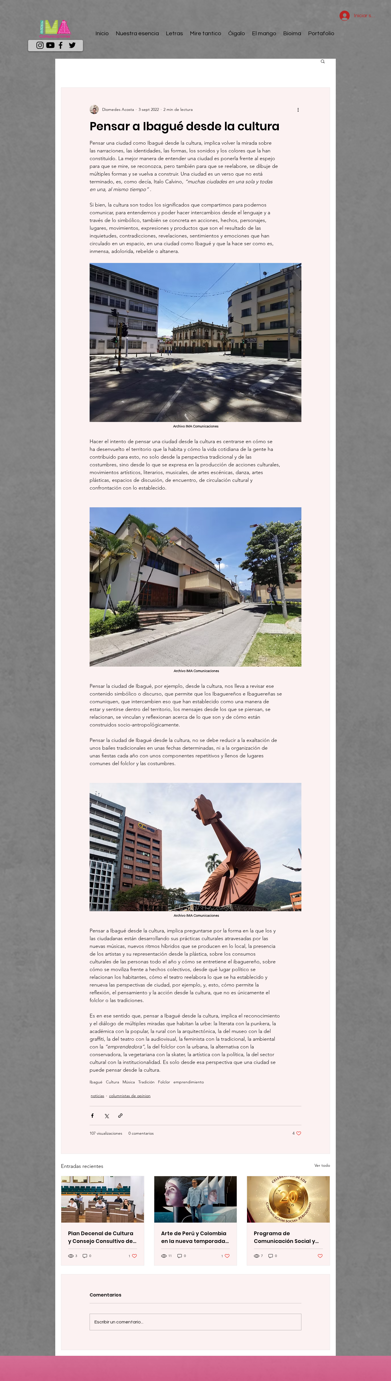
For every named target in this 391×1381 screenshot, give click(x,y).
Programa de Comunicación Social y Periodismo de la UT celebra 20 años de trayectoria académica (286, 1237)
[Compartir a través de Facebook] (92, 1115)
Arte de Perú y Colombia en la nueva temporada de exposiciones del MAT (194, 1237)
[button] (322, 61)
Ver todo (322, 1165)
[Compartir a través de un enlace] (120, 1115)
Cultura (112, 1082)
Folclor (164, 1082)
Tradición (146, 1082)
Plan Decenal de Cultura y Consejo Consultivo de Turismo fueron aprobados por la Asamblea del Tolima (100, 1237)
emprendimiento (188, 1082)
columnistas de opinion (130, 1095)
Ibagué (96, 1082)
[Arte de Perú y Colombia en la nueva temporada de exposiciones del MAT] (195, 1199)
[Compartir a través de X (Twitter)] (106, 1115)
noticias (97, 1095)
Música (129, 1082)
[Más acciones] (298, 109)
